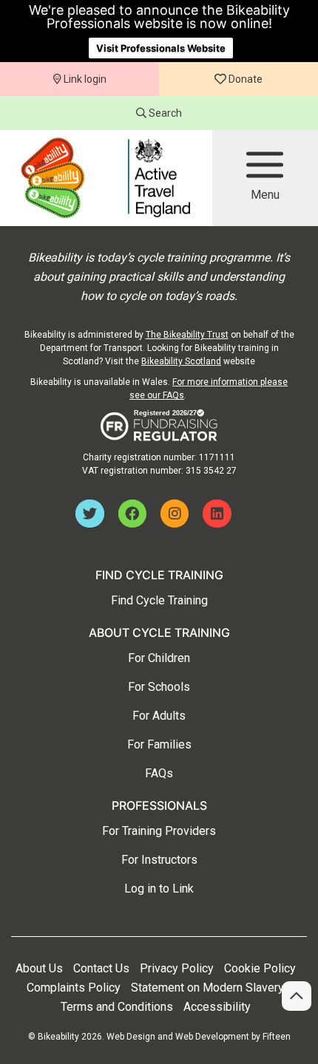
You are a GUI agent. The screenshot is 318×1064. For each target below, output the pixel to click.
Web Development (212, 1036)
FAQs (159, 773)
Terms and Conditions (117, 1007)
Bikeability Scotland (181, 361)
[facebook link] (132, 513)
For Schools (159, 687)
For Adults (159, 716)
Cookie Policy (260, 968)
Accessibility (217, 1007)
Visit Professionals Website (161, 48)
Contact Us (101, 968)
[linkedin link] (217, 513)
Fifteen (277, 1036)
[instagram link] (174, 513)
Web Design (130, 1036)
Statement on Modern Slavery (207, 988)
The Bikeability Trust (187, 335)
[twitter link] (89, 513)
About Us (39, 968)
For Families (159, 744)
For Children (159, 658)
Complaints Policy (74, 988)
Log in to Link (159, 888)
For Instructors (159, 860)
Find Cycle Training (159, 600)
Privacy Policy (177, 968)
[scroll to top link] (296, 996)
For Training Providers (159, 831)
